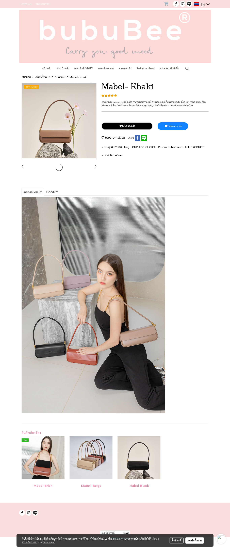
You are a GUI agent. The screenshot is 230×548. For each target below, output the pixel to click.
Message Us (175, 126)
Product (164, 147)
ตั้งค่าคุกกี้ (176, 540)
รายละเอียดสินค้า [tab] (32, 192)
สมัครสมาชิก (43, 4)
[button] (187, 68)
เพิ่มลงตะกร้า (128, 126)
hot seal (177, 147)
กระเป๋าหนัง (62, 68)
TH (202, 4)
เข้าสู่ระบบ (26, 4)
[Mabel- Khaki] (59, 121)
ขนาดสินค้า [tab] (52, 192)
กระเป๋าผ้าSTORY (83, 68)
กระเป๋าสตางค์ (106, 68)
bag (127, 147)
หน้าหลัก (46, 68)
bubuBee (116, 155)
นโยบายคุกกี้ (49, 542)
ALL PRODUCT (194, 147)
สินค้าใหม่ (117, 147)
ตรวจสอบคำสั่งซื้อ (169, 68)
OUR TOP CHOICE (144, 147)
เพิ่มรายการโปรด (114, 138)
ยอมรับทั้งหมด (195, 540)
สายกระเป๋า (125, 68)
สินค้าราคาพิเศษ (145, 68)
